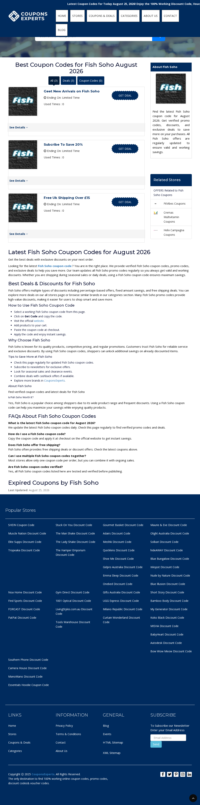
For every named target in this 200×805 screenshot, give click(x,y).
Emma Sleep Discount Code (120, 575)
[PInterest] (176, 774)
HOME (62, 16)
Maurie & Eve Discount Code (168, 525)
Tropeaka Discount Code (24, 550)
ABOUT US (151, 16)
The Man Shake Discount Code (75, 533)
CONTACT (170, 16)
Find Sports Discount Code (25, 601)
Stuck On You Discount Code (74, 525)
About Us (61, 751)
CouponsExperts (54, 380)
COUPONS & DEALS (102, 16)
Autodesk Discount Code (166, 643)
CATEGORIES (129, 16)
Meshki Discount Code (117, 542)
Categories (15, 751)
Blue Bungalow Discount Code (169, 558)
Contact (61, 742)
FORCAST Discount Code (24, 609)
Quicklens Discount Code (119, 550)
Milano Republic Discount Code (122, 609)
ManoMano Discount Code (25, 676)
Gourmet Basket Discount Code (123, 525)
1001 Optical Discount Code (73, 601)
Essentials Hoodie (19, 685)
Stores (12, 734)
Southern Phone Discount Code (28, 660)
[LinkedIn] (189, 774)
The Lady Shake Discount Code (75, 542)
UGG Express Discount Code (121, 601)
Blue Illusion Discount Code (167, 584)
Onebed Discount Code (117, 584)
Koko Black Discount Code (167, 617)
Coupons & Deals (19, 742)
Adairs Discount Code (116, 533)
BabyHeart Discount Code (166, 634)
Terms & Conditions (68, 734)
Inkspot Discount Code (164, 567)
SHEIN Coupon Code (21, 525)
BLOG (61, 30)
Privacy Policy (64, 725)
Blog (106, 725)
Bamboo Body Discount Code (169, 601)
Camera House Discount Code (27, 668)
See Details (17, 127)
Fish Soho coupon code (55, 266)
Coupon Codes (90, 80)
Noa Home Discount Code (25, 592)
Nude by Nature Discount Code (170, 575)
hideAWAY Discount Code (166, 550)
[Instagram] (182, 774)
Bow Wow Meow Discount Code (171, 651)
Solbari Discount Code (164, 542)
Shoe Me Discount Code (118, 558)
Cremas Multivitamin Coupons (171, 217)
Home (12, 725)
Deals (68, 80)
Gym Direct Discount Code (72, 592)
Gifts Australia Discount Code (121, 592)
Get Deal (125, 95)
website (39, 321)
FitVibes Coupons (175, 203)
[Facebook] (162, 774)
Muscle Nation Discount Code (27, 533)
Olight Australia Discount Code (169, 533)
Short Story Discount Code (167, 592)
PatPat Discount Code (22, 617)
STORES (77, 16)
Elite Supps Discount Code (24, 542)
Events (107, 734)
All (54, 80)
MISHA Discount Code (164, 626)
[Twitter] (169, 774)
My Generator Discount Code (169, 609)
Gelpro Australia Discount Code (123, 567)
